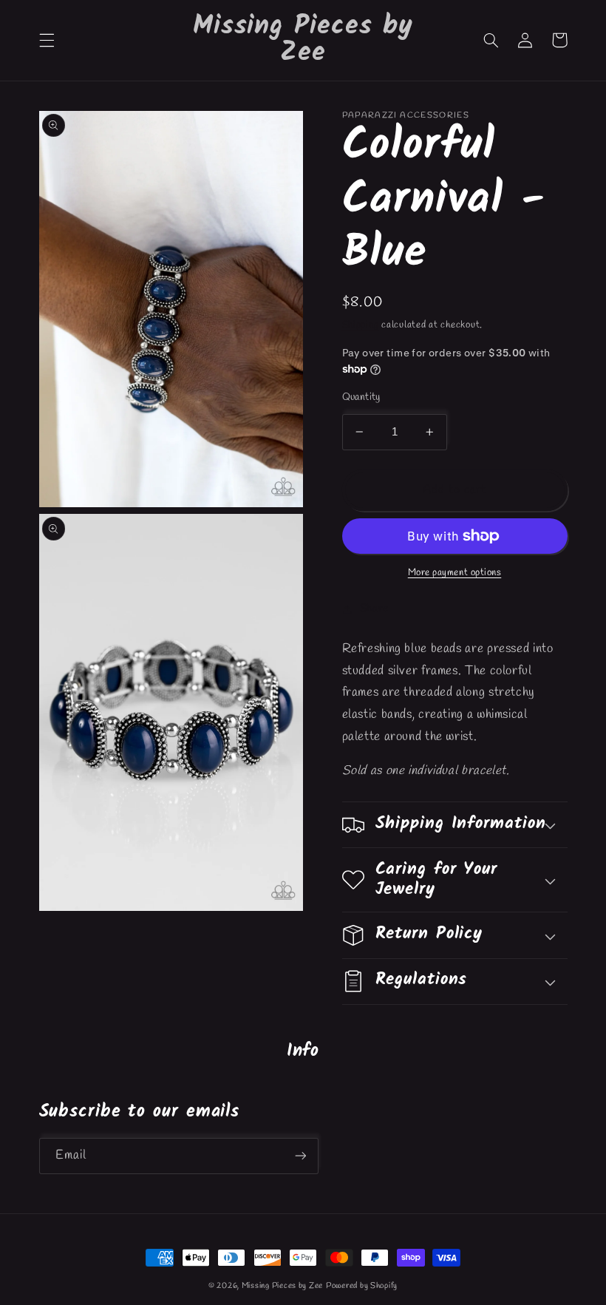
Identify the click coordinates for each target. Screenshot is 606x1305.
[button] (47, 40)
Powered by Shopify (362, 1286)
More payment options (455, 572)
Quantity (361, 397)
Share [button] (374, 608)
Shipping (360, 325)
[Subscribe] (300, 1156)
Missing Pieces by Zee (282, 1286)
